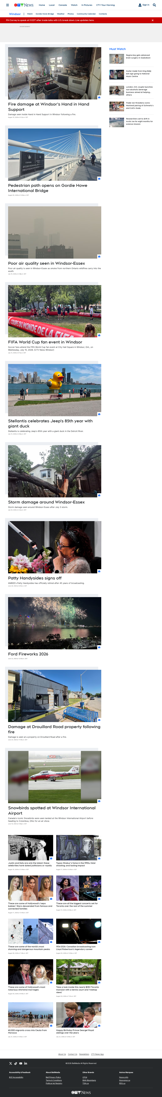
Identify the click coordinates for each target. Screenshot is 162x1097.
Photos (71, 14)
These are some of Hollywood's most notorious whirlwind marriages (26, 988)
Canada (63, 5)
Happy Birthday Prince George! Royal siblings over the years (75, 1031)
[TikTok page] (15, 1063)
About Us (62, 1054)
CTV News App (97, 1054)
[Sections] (7, 5)
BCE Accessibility (16, 1077)
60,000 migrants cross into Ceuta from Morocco (27, 1031)
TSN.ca (86, 1083)
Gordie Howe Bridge (45, 14)
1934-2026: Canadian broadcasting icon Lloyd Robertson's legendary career (76, 947)
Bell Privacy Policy (53, 1077)
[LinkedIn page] (25, 1063)
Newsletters (84, 1054)
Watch (74, 5)
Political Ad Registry (54, 1083)
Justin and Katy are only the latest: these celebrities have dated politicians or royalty (30, 864)
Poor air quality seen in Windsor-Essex (46, 263)
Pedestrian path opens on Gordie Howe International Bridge (47, 188)
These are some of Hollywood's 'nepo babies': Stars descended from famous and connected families (30, 906)
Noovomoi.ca (124, 1080)
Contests (103, 14)
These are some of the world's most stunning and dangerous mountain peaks (29, 947)
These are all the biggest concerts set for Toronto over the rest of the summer (77, 904)
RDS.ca (122, 1083)
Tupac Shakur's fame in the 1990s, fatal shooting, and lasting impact (75, 864)
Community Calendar (86, 14)
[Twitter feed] (10, 1063)
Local (52, 5)
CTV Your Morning (105, 5)
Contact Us (72, 1054)
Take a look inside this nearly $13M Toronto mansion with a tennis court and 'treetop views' (77, 990)
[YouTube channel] (20, 1063)
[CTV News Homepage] (23, 5)
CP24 (85, 1077)
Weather (61, 14)
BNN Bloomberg (89, 1080)
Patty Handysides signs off (35, 578)
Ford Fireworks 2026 (28, 653)
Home (42, 5)
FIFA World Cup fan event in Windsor (45, 341)
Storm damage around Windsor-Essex (46, 502)
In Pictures (87, 5)
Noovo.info (123, 1077)
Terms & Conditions (54, 1080)
